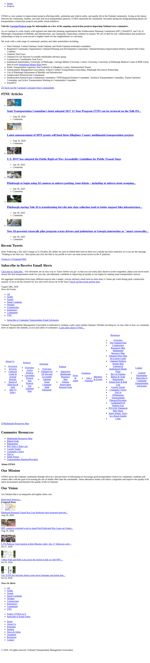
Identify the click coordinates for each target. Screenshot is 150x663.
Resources (11, 637)
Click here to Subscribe (12, 271)
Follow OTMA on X (16, 614)
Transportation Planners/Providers (118, 399)
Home (10, 3)
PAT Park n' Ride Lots (17, 446)
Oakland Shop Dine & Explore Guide (118, 357)
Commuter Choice (118, 390)
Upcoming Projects (29, 376)
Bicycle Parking (118, 374)
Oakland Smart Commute (46, 382)
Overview (12, 366)
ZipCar (118, 392)
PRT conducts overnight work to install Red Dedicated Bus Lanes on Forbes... (37, 528)
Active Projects (29, 371)
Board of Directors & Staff (12, 384)
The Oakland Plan (30, 388)
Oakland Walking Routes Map (118, 362)
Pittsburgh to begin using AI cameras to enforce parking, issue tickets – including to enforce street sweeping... (71, 183)
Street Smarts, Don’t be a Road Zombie (118, 414)
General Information (141, 374)
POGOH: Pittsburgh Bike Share (118, 409)
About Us (11, 624)
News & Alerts (14, 632)
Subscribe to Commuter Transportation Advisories (141, 382)
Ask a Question (89, 379)
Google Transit (118, 387)
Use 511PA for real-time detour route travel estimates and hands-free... (33, 575)
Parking (10, 629)
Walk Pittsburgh (46, 388)
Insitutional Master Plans (30, 64)
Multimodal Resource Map (118, 351)
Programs (11, 627)
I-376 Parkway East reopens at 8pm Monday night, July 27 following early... (36, 544)
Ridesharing (118, 379)
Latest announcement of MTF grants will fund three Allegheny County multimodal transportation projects (70, 135)
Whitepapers (118, 395)
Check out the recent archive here (84, 282)
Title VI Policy (12, 391)
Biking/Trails (13, 441)
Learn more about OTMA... (72, 327)
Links (118, 418)
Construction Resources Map (118, 346)
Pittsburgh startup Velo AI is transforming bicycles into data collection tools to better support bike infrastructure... (74, 207)
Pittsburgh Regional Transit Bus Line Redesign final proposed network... (34, 512)
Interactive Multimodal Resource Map (65, 375)
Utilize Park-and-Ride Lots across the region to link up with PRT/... (32, 559)
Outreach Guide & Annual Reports (13, 375)
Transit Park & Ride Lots (118, 383)
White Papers (13, 457)
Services (13, 369)
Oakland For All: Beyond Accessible (47, 374)
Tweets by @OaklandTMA (13, 259)
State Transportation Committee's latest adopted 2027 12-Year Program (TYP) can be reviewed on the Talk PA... (74, 111)
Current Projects (18, 26)
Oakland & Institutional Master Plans (118, 369)
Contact (10, 640)
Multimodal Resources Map (19, 438)
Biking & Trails (118, 377)
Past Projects (29, 382)
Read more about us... (11, 499)
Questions (11, 634)
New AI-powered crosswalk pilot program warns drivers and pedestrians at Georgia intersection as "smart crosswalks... (78, 231)
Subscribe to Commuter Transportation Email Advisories (33, 320)
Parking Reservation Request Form (65, 384)
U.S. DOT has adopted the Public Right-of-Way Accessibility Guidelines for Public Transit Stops (64, 159)
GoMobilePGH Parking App (118, 404)
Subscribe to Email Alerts (18, 616)
